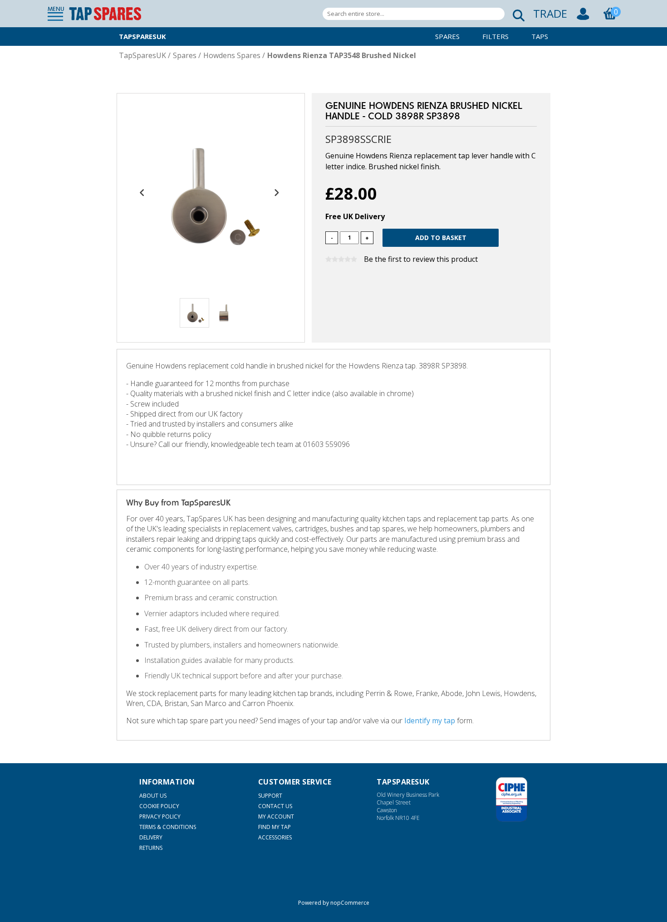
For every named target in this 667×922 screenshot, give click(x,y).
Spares (447, 36)
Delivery (150, 837)
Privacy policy (160, 816)
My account (276, 816)
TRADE (550, 13)
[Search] (516, 14)
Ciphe (511, 799)
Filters (495, 36)
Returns (150, 848)
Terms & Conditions (167, 827)
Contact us (275, 806)
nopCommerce (349, 903)
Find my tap (274, 827)
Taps (539, 36)
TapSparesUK (142, 36)
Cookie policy (159, 806)
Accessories (275, 837)
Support (270, 795)
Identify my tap (429, 721)
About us (153, 795)
